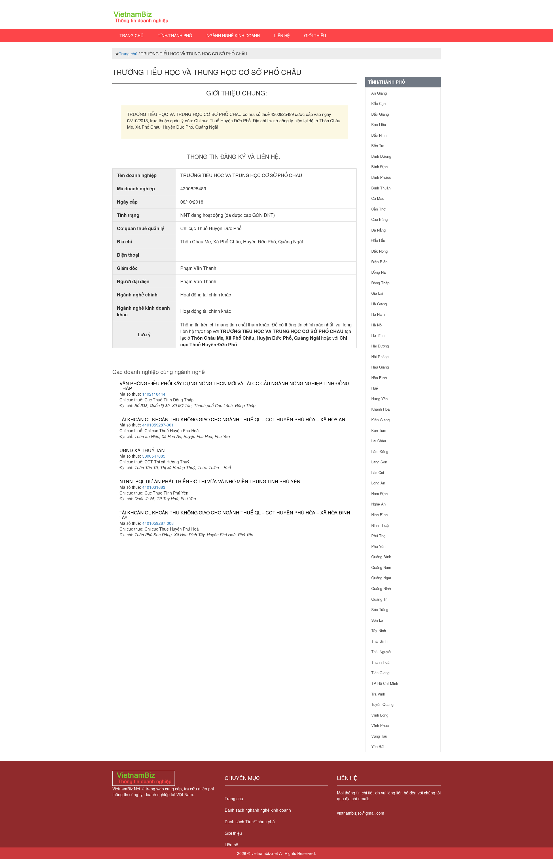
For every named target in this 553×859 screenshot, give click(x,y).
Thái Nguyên (381, 651)
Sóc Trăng (379, 609)
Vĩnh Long (379, 715)
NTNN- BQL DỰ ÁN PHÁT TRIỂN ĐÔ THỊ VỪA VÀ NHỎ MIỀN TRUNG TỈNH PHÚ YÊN (210, 481)
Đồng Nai (379, 272)
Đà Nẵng (378, 230)
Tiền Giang (380, 672)
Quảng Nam (381, 567)
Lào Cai (377, 472)
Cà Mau (377, 198)
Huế (374, 388)
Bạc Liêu (378, 124)
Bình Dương (381, 156)
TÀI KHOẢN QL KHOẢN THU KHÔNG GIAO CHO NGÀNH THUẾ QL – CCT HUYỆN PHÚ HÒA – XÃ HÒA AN (232, 419)
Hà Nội (376, 325)
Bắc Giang (380, 114)
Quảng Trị (379, 599)
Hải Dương (380, 346)
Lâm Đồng (379, 451)
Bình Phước (381, 177)
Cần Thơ (378, 209)
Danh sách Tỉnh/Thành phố (250, 821)
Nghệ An (378, 504)
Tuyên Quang (382, 704)
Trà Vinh (378, 694)
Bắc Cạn (378, 103)
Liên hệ (282, 35)
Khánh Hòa (380, 409)
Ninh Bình (379, 514)
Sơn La (377, 620)
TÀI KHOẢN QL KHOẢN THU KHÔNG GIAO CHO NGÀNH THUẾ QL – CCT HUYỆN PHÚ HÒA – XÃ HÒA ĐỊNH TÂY (235, 515)
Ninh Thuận (380, 525)
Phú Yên (378, 546)
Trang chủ (131, 35)
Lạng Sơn (379, 462)
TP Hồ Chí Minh (384, 683)
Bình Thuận (381, 188)
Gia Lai (377, 293)
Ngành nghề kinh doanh (233, 35)
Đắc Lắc (378, 240)
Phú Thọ (378, 535)
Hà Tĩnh (378, 335)
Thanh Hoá (380, 662)
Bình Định (379, 166)
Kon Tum (378, 430)
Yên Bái (377, 746)
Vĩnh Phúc (380, 725)
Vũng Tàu (379, 736)
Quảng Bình (381, 556)
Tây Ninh (378, 630)
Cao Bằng (379, 219)
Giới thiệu (315, 35)
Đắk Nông (379, 251)
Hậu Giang (380, 367)
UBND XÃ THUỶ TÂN (142, 450)
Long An (378, 483)
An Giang (379, 93)
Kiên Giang (380, 419)
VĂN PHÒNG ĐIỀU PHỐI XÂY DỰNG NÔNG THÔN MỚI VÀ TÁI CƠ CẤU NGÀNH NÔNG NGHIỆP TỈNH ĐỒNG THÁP (234, 386)
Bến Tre (377, 145)
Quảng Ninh (381, 588)
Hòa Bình (379, 377)
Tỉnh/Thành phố (175, 35)
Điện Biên (379, 261)
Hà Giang (379, 304)
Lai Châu (378, 440)
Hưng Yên (379, 398)
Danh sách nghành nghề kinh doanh (258, 810)
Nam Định (379, 493)
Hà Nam (378, 314)
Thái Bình (379, 641)
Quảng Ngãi (381, 577)
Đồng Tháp (380, 282)
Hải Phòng (380, 356)
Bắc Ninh (379, 135)
